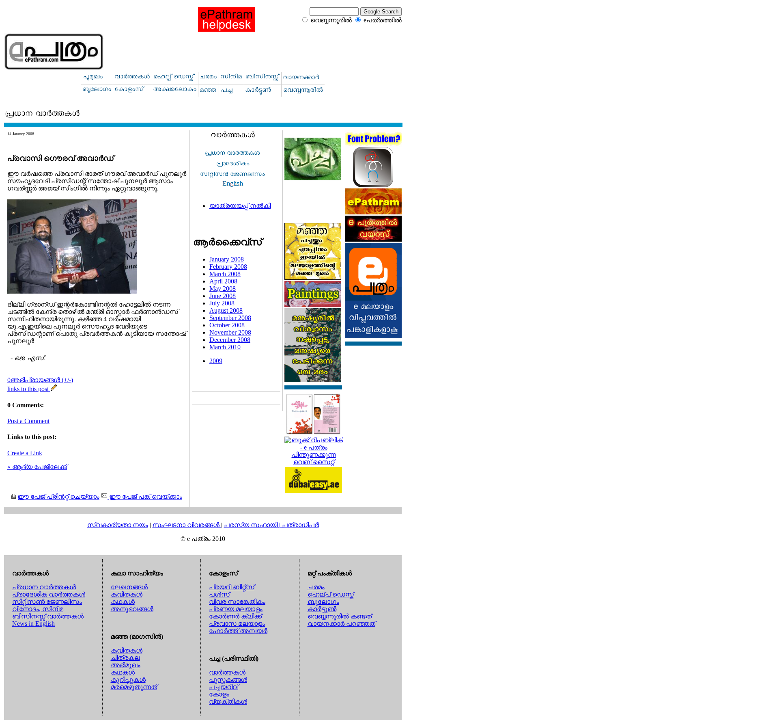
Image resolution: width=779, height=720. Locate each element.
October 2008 (227, 325)
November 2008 (230, 332)
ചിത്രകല (125, 657)
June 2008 (222, 295)
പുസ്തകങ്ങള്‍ (228, 679)
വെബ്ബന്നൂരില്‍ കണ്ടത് (340, 616)
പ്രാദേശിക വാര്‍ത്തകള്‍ (48, 594)
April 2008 (223, 281)
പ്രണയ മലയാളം (236, 608)
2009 (215, 360)
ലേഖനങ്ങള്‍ (129, 587)
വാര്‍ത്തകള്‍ (227, 672)
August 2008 (226, 310)
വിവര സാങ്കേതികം (237, 601)
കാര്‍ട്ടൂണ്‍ (322, 608)
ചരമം (316, 587)
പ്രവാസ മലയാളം (237, 623)
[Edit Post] (54, 388)
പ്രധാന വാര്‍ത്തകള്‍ (44, 587)
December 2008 (229, 339)
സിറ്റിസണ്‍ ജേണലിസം (47, 601)
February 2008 (228, 266)
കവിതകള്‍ (126, 594)
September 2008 (230, 317)
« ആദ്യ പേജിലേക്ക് (37, 466)
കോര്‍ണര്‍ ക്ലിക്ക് (235, 616)
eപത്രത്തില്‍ (383, 20)
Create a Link (24, 453)
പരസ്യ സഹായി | (253, 524)
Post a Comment (28, 420)
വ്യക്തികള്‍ (228, 701)
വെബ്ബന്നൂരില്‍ (331, 20)
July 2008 (222, 303)
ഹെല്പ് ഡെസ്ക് (331, 594)
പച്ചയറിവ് (223, 686)
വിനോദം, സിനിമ (37, 608)
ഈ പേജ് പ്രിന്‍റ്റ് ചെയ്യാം (58, 496)
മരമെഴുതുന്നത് (134, 686)
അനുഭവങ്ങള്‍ (132, 608)
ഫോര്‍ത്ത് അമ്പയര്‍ (238, 630)
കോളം (219, 694)
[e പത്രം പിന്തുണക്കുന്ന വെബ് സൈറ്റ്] (313, 461)
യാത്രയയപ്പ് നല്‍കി (240, 205)
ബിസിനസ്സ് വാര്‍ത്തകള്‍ (48, 616)
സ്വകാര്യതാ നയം (117, 524)
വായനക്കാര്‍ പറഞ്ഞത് (341, 623)
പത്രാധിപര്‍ (300, 524)
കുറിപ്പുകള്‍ (128, 679)
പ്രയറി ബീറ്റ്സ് (231, 587)
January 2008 (226, 259)
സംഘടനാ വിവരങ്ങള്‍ (187, 524)
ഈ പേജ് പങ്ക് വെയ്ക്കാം (145, 496)
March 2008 (225, 273)
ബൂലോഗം (323, 601)
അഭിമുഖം (125, 665)
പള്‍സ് (219, 594)
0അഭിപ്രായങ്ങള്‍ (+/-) (40, 379)
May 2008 (222, 288)
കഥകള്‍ (123, 601)
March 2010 (225, 347)
